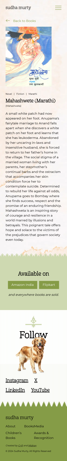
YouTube (40, 390)
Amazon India (22, 285)
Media (39, 426)
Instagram (17, 380)
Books (29, 426)
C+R (20, 445)
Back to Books (24, 21)
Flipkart (49, 285)
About (10, 426)
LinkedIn (15, 390)
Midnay (32, 445)
